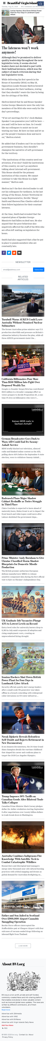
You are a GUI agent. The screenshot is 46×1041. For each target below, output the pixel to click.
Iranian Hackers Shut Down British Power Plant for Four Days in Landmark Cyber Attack (26, 12)
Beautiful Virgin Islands (23, 3)
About (31, 1035)
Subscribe (38, 269)
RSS (5, 1028)
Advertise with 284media (12, 1014)
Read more (6, 1010)
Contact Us (23, 1035)
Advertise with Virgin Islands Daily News (18, 1022)
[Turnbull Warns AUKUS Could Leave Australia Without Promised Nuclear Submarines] (23, 300)
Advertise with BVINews (11, 1019)
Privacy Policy (7, 1037)
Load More (23, 946)
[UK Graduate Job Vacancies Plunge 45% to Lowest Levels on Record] (23, 602)
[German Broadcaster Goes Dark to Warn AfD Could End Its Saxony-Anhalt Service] (23, 420)
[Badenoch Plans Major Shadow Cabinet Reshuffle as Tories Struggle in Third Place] (23, 479)
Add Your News (7, 1025)
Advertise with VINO (10, 1017)
